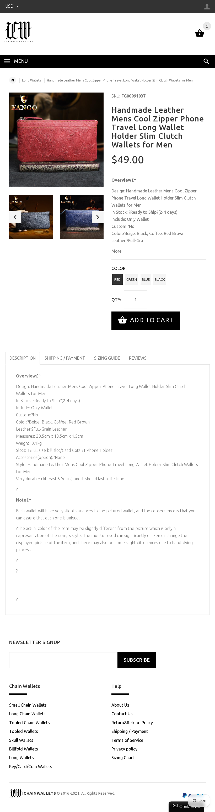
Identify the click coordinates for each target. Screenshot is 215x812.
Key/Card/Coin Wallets (30, 766)
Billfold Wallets (23, 749)
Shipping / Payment (129, 731)
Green (131, 279)
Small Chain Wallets (28, 705)
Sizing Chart (122, 757)
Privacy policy (124, 749)
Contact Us (122, 713)
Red (117, 279)
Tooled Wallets (23, 731)
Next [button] (98, 217)
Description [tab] (22, 358)
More (116, 251)
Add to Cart (151, 320)
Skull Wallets (21, 740)
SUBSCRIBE (137, 659)
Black (160, 279)
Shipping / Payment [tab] (65, 358)
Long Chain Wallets (27, 713)
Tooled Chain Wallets (29, 722)
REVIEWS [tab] (138, 358)
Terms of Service (127, 740)
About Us (120, 705)
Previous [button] (15, 217)
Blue (146, 279)
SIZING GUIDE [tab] (107, 358)
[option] (31, 217)
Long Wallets (31, 80)
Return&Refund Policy (132, 722)
